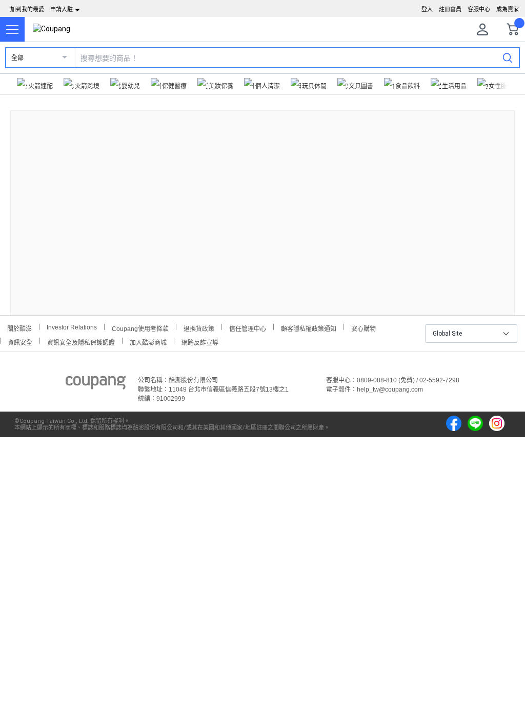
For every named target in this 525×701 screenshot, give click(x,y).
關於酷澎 (19, 327)
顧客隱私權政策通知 (308, 327)
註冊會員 (450, 9)
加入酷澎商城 (148, 341)
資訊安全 (20, 341)
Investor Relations (72, 327)
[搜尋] (507, 57)
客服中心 (479, 9)
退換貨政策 (199, 327)
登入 (427, 9)
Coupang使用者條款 (140, 327)
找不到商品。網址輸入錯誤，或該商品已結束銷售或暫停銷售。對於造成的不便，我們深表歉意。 (262, 204)
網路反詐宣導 (199, 341)
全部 (17, 58)
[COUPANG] (96, 384)
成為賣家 (507, 9)
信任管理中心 (247, 327)
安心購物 (363, 327)
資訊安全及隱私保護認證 (81, 341)
